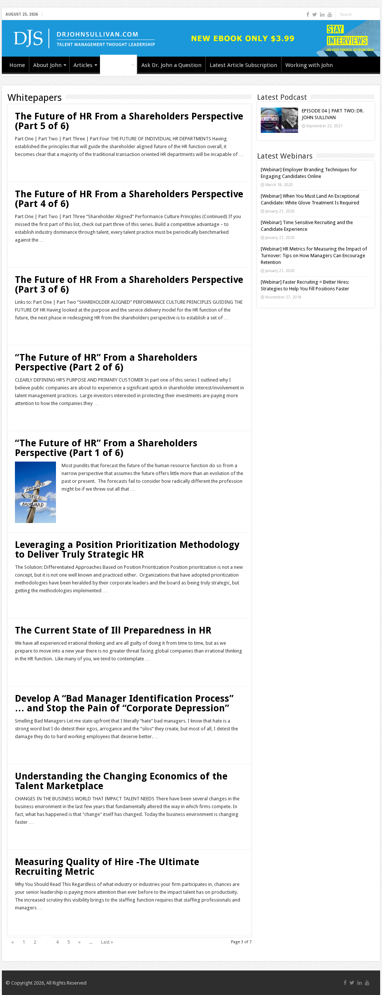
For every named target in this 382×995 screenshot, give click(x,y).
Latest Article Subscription (243, 65)
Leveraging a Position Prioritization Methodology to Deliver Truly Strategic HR (127, 549)
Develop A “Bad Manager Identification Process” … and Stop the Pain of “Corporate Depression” (124, 703)
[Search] (374, 14)
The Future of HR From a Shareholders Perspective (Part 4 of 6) (129, 199)
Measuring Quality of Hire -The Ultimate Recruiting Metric (107, 867)
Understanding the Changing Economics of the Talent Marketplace (121, 781)
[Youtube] (330, 14)
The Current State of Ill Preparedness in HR (113, 630)
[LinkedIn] (322, 14)
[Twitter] (314, 14)
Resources (116, 65)
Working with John (309, 65)
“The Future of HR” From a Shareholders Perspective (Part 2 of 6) (106, 362)
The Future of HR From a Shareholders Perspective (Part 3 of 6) (129, 284)
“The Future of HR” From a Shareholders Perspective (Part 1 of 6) (106, 448)
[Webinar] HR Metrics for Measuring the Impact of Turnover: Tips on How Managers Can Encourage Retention (314, 255)
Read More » (31, 167)
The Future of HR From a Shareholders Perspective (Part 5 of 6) (129, 121)
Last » (107, 942)
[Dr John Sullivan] (191, 38)
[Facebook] (308, 14)
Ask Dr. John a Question (171, 65)
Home (17, 65)
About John (47, 65)
